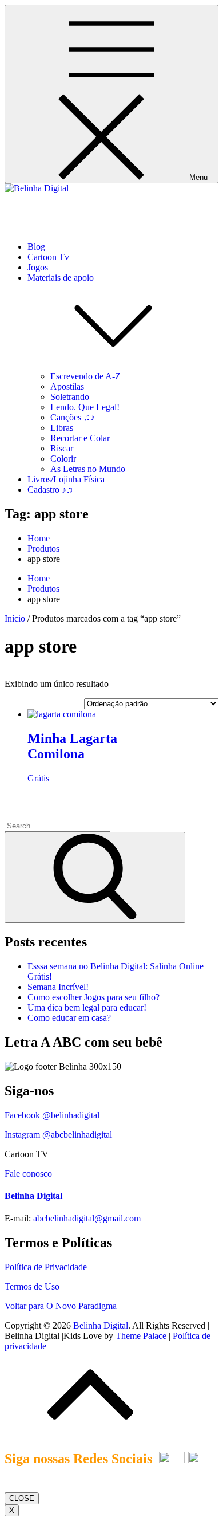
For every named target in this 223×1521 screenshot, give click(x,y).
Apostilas (67, 386)
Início (15, 618)
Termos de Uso (32, 1286)
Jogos (37, 267)
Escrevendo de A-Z (85, 376)
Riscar (61, 448)
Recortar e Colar (80, 438)
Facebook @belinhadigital (52, 1115)
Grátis (38, 778)
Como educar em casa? (69, 1018)
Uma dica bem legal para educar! (86, 1007)
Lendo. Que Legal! (85, 407)
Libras (61, 428)
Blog (36, 246)
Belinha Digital (32, 208)
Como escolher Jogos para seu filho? (93, 997)
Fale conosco (28, 1173)
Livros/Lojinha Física (66, 479)
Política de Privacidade (46, 1267)
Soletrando (69, 397)
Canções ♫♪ (72, 417)
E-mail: (18, 1218)
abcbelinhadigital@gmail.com (87, 1218)
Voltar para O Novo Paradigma (61, 1306)
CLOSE (21, 1498)
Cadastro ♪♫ (50, 489)
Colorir (63, 458)
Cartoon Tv (48, 257)
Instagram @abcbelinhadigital (58, 1134)
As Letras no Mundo (87, 469)
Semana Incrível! (58, 987)
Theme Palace (141, 1336)
